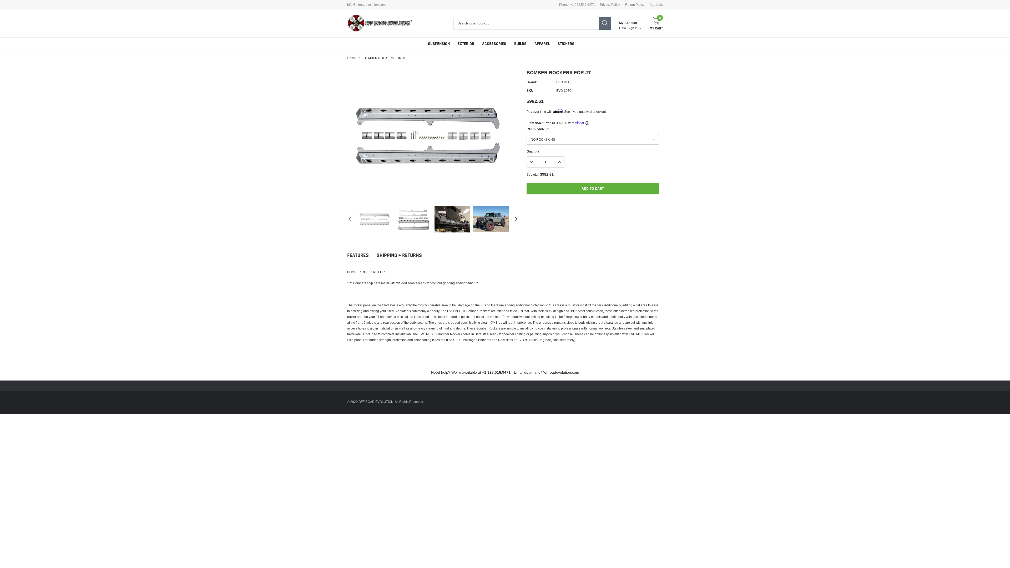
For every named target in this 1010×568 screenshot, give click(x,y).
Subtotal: (533, 174)
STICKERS (566, 44)
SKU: (530, 91)
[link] (375, 219)
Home (351, 58)
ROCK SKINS (537, 129)
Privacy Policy (610, 4)
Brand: (532, 82)
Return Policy (634, 4)
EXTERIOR (466, 44)
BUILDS (520, 44)
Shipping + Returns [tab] (399, 255)
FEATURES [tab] (358, 255)
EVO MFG (563, 82)
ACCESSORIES (494, 44)
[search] (605, 23)
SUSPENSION (439, 44)
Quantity (533, 151)
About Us (656, 4)
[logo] (380, 23)
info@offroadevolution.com (366, 4)
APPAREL (542, 44)
